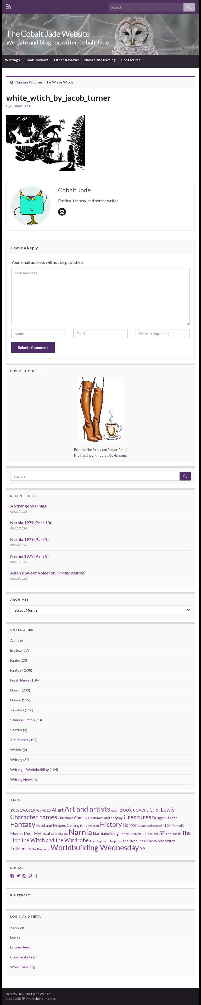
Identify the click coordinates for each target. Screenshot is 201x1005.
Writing (16, 759)
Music (28, 833)
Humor (15, 700)
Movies (16, 833)
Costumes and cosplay (105, 818)
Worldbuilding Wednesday (95, 847)
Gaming (73, 825)
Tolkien (18, 848)
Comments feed (23, 957)
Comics (80, 817)
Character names (33, 816)
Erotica (16, 650)
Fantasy (16, 670)
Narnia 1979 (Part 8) (29, 556)
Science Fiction (22, 720)
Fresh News (20, 680)
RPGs (145, 833)
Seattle (16, 730)
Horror (15, 690)
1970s (36, 810)
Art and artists (87, 809)
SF (162, 833)
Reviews (17, 710)
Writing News (21, 779)
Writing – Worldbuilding (29, 769)
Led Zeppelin (155, 825)
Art (13, 640)
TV (29, 849)
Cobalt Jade (21, 106)
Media (180, 826)
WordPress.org (22, 967)
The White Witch (160, 841)
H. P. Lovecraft (89, 825)
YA (143, 848)
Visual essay (20, 740)
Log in (15, 937)
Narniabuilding (106, 833)
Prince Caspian (130, 834)
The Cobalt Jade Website (48, 34)
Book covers (134, 809)
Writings (12, 60)
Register (17, 927)
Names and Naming (100, 60)
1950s (14, 810)
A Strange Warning (28, 505)
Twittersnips (41, 849)
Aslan (115, 810)
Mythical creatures (51, 833)
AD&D (46, 810)
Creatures (137, 816)
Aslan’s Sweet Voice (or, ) (48, 572)
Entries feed (20, 947)
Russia (154, 833)
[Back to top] (189, 993)
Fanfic (15, 660)
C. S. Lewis (161, 809)
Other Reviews (66, 60)
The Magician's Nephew (105, 841)
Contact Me (131, 60)
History (111, 824)
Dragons (159, 818)
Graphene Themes (42, 999)
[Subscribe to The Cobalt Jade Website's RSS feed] (8, 5)
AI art (58, 810)
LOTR (170, 825)
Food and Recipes (51, 825)
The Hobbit (173, 833)
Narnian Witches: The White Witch (44, 82)
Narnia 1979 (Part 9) (29, 539)
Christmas (65, 818)
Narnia (80, 831)
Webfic (16, 749)
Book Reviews (36, 60)
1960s (25, 810)
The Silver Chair (134, 841)
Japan (141, 826)
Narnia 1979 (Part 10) (30, 522)
